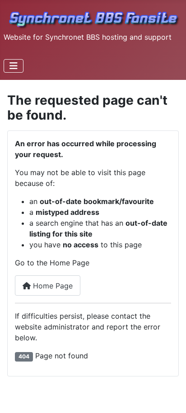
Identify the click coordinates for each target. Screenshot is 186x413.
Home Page (52, 285)
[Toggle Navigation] (13, 66)
